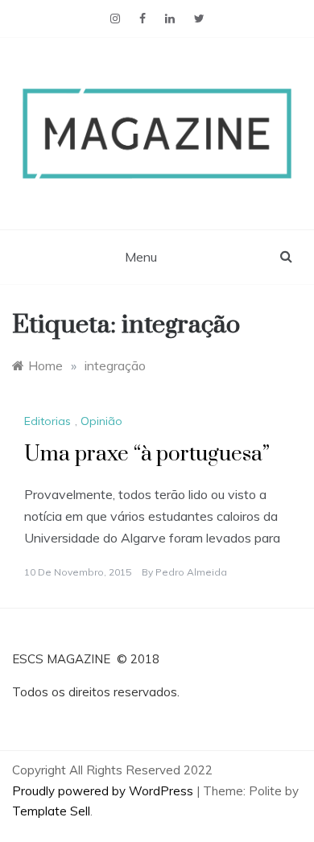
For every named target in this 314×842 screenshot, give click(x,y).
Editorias (47, 421)
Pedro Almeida (191, 572)
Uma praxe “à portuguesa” (147, 454)
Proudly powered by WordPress (104, 791)
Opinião (101, 421)
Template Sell (51, 811)
